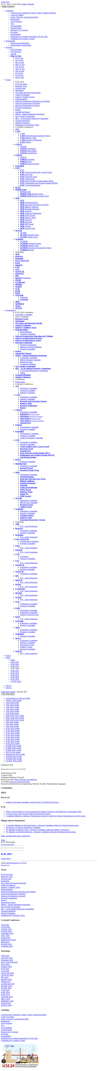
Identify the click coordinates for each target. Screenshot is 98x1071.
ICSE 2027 (15, 662)
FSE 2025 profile (12, 724)
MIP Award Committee (29, 503)
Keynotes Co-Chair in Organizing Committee (23, 828)
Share (3, 840)
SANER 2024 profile (14, 757)
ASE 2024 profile (12, 709)
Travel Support (16, 21)
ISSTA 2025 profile (13, 752)
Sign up (9, 688)
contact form (5, 859)
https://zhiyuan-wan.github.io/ (25, 779)
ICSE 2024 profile (8, 694)
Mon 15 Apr (20, 65)
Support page (5, 865)
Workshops (19, 90)
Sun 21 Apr (19, 78)
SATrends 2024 (7, 997)
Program (9, 47)
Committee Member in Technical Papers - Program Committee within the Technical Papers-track (42, 825)
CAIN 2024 (5, 927)
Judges (22, 373)
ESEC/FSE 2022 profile (15, 718)
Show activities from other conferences (15, 836)
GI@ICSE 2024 (7, 975)
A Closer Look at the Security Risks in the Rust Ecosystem (28, 814)
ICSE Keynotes (21, 84)
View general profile (7, 844)
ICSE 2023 (15, 671)
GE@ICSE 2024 (7, 973)
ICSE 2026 (15, 664)
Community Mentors (28, 364)
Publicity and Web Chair (29, 615)
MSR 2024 (5, 942)
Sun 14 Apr (19, 62)
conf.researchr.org (12, 863)
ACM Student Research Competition (34, 371)
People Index (20, 382)
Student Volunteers (22, 123)
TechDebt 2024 (7, 946)
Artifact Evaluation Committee (31, 438)
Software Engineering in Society (27, 106)
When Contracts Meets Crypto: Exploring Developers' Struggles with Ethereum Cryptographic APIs (43, 812)
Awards (13, 54)
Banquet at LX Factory (19, 30)
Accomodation (16, 26)
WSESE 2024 (6, 1005)
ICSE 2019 (15, 679)
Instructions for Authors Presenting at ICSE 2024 (29, 37)
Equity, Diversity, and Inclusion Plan (24, 17)
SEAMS (23, 233)
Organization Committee (29, 427)
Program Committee (27, 334)
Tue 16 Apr (19, 67)
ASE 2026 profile (12, 713)
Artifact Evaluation (22, 95)
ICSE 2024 (5, 692)
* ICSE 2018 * (16, 681)
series (13, 692)
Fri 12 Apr (19, 58)
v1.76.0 (23, 863)
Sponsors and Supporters (20, 43)
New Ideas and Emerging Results (28, 93)
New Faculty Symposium (25, 116)
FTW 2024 (5, 969)
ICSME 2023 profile (13, 746)
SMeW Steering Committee (30, 360)
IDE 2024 (4, 977)
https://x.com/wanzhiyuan (20, 782)
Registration (15, 19)
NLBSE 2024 (6, 988)
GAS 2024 (5, 971)
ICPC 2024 (5, 936)
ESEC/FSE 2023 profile (15, 720)
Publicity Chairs (26, 647)
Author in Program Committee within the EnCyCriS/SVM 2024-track (32, 802)
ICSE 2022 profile (13, 735)
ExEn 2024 (5, 964)
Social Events (20, 88)
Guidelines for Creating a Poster (23, 39)
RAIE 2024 (5, 992)
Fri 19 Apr (19, 73)
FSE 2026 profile (12, 726)
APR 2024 (5, 956)
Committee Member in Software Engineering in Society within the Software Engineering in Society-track (45, 816)
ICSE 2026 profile (13, 741)
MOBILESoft (25, 192)
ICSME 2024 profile (13, 748)
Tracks (8, 80)
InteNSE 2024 (6, 979)
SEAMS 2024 (6, 944)
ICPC (22, 170)
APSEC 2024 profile (14, 700)
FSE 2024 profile (12, 722)
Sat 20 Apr (19, 75)
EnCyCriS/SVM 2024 (9, 962)
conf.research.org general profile (18, 698)
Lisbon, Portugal (28, 4)
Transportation (16, 28)
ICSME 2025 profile (13, 750)
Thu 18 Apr (19, 71)
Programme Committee (29, 612)
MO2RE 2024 (6, 986)
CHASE (23, 146)
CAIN (22, 134)
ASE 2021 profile (12, 707)
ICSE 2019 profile (13, 728)
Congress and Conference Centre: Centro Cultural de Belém (33, 13)
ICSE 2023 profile (13, 737)
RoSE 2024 (5, 995)
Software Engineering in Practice (27, 103)
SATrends (23, 297)
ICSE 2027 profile (13, 744)
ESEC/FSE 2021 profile (15, 716)
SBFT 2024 (5, 999)
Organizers (24, 556)
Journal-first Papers (22, 112)
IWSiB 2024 (6, 982)
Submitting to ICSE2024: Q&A (27, 125)
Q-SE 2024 (5, 990)
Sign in (8, 686)
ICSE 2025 (15, 666)
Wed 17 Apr (19, 69)
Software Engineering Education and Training (32, 101)
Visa (12, 24)
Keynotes (14, 32)
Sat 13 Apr (19, 60)
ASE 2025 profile (12, 711)
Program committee (27, 569)
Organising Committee (23, 315)
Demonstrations (21, 99)
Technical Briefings (22, 121)
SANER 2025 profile (14, 759)
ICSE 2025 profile (13, 739)
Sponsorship (10, 41)
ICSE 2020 (15, 677)
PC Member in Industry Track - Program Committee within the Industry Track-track (37, 830)
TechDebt (23, 241)
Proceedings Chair (27, 645)
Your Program (16, 52)
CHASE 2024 (6, 929)
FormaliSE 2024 (7, 933)
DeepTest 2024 (6, 958)
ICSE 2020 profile (13, 731)
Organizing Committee (28, 358)
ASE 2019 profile (12, 703)
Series (13, 660)
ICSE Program (16, 49)
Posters (18, 110)
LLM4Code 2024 (7, 984)
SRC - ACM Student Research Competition (31, 118)
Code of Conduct (17, 15)
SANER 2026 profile (14, 761)
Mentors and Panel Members (31, 347)
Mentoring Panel (26, 362)
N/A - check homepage (29, 526)
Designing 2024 (7, 960)
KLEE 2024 (5, 938)
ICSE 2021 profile (13, 733)
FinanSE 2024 (6, 967)
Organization (11, 310)
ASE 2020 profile (12, 705)
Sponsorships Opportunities (21, 45)
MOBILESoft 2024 (8, 940)
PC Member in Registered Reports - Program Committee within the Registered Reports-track (41, 832)
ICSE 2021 (15, 675)
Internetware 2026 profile (15, 754)
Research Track (21, 86)
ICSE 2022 (15, 673)
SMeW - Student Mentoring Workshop (30, 114)
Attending (9, 11)
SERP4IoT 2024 (7, 1001)
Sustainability (16, 34)
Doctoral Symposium (23, 108)
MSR (22, 200)
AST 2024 (5, 925)
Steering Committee (27, 393)
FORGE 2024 (6, 931)
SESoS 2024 (6, 1003)
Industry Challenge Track (24, 97)
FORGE (23, 157)
